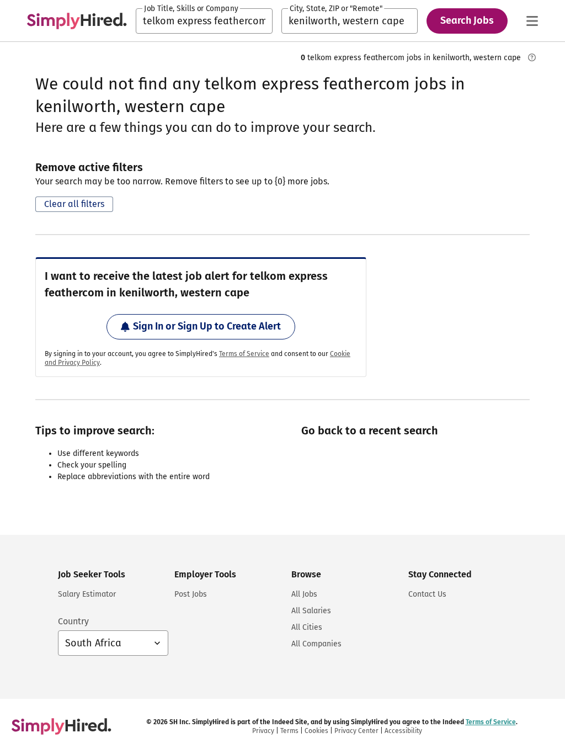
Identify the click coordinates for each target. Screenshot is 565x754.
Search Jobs (467, 20)
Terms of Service (244, 354)
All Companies (316, 644)
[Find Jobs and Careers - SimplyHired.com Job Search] (76, 21)
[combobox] (204, 21)
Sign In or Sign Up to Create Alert (207, 326)
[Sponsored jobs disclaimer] (532, 57)
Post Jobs (190, 594)
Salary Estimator (87, 594)
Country (73, 621)
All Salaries (311, 610)
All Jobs (304, 594)
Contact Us (427, 594)
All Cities (306, 627)
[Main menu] (532, 21)
